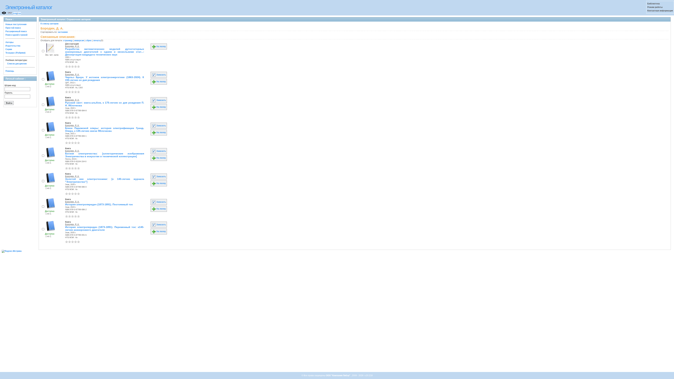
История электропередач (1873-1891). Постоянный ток (99, 204)
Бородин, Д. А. (72, 46)
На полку (161, 46)
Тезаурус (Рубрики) (15, 53)
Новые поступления (16, 24)
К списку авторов (49, 23)
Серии (8, 49)
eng (15, 13)
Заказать (161, 75)
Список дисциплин (17, 63)
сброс (89, 40)
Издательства (12, 46)
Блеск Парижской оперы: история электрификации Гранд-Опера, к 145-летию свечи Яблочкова (104, 129)
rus (19, 13)
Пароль (8, 93)
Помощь (9, 71)
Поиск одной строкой (16, 35)
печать (97, 40)
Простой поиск (13, 28)
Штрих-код (10, 85)
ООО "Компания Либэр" (338, 375)
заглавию (63, 32)
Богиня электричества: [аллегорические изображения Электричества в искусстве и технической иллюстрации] (104, 155)
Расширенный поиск (16, 31)
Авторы (9, 42)
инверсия (79, 40)
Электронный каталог (28, 7)
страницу (68, 40)
